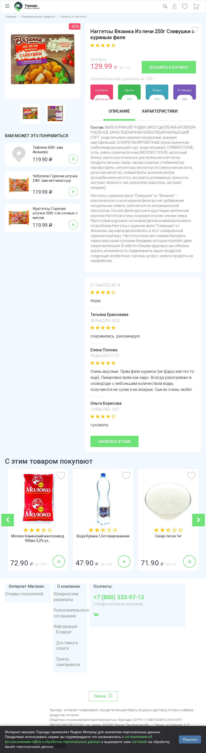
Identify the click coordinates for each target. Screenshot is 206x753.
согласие (139, 742)
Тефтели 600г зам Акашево (48, 149)
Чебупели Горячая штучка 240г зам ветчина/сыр (55, 178)
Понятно (190, 739)
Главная (11, 16)
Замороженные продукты (38, 16)
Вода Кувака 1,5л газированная (103, 536)
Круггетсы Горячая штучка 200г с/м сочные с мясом (55, 213)
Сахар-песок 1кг (168, 536)
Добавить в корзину (168, 67)
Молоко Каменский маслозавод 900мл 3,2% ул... (37, 538)
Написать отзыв (114, 442)
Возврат (64, 632)
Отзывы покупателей (24, 594)
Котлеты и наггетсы (74, 16)
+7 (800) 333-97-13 (118, 597)
